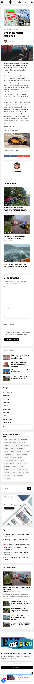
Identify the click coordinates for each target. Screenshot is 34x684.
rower (27, 472)
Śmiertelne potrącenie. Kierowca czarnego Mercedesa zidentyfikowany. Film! (20, 357)
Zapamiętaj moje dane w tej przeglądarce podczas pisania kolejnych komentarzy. (18, 333)
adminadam (11, 41)
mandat (25, 463)
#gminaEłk (24, 439)
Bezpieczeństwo (8, 460)
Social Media (7, 422)
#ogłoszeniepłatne (17, 445)
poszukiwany (7, 472)
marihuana (7, 466)
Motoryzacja (9, 204)
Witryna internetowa (9, 324)
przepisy (21, 472)
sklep (13, 475)
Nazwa (6, 309)
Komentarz (8, 287)
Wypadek (19, 475)
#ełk (10, 439)
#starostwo (19, 451)
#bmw (5, 439)
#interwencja (7, 442)
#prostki (17, 150)
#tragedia (27, 451)
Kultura (6, 406)
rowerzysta (7, 475)
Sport (5, 426)
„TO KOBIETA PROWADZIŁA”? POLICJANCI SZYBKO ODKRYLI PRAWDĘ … (20, 617)
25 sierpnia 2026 (8, 240)
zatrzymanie (7, 478)
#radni (12, 451)
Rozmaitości (7, 419)
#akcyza (11, 150)
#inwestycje (16, 442)
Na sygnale (15, 29)
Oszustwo (21, 466)
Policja (19, 469)
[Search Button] (29, 488)
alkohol (20, 457)
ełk (16, 460)
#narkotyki (7, 445)
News (4, 416)
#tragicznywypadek (9, 454)
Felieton (6, 399)
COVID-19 (6, 396)
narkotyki (14, 466)
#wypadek (13, 457)
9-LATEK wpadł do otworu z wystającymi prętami (18, 544)
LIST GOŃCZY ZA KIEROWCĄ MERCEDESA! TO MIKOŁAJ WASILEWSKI (18, 364)
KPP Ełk (12, 463)
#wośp (18, 454)
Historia (6, 402)
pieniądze (6, 469)
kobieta (6, 463)
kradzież (19, 463)
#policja (6, 448)
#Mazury (24, 442)
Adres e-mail (8, 317)
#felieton (16, 439)
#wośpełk (24, 454)
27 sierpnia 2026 (8, 212)
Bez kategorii (7, 392)
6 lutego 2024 (20, 41)
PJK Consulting (8, 679)
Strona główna (7, 29)
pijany (13, 469)
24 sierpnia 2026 (8, 269)
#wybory (6, 457)
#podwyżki (27, 445)
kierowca (21, 460)
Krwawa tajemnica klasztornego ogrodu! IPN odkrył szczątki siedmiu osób (21, 610)
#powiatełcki (20, 448)
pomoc (25, 469)
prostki (15, 472)
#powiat (13, 448)
